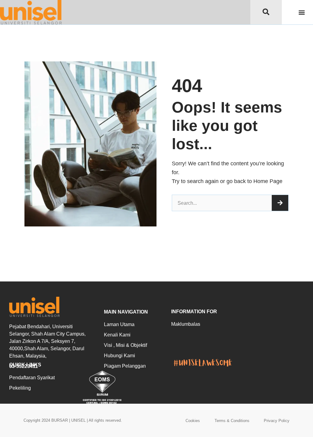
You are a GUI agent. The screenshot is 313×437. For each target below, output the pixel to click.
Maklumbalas (185, 324)
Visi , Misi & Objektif (125, 345)
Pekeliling (20, 388)
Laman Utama (119, 324)
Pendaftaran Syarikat (32, 377)
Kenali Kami (117, 334)
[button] (302, 12)
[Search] (280, 203)
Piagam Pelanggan (125, 366)
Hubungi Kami (119, 355)
